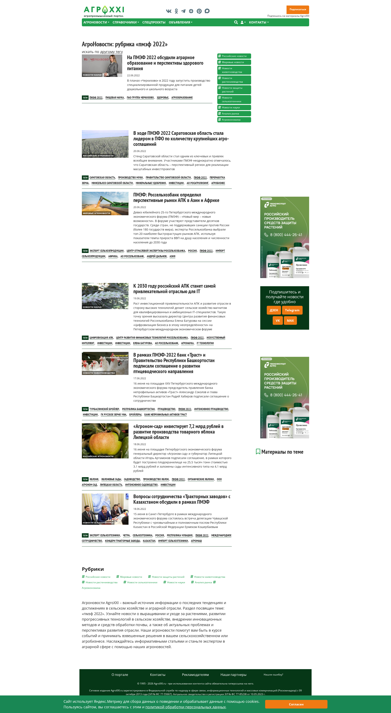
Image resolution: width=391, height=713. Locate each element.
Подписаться (298, 9)
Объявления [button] (179, 22)
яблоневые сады (111, 479)
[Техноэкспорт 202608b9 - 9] (284, 237)
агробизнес (218, 183)
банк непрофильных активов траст (165, 414)
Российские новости (234, 56)
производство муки (130, 177)
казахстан (149, 541)
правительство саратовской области (168, 177)
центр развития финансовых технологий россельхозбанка (152, 337)
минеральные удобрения (151, 183)
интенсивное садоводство (141, 485)
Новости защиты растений (232, 89)
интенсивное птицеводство (211, 409)
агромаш (196, 541)
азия (172, 256)
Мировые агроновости (96, 213)
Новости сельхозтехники (231, 99)
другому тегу (111, 51)
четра (126, 535)
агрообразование (182, 97)
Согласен (296, 704)
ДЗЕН (274, 310)
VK (278, 320)
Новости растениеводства (232, 79)
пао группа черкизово (140, 97)
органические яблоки (201, 479)
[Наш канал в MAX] (208, 11)
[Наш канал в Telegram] (184, 11)
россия (192, 251)
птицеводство (166, 409)
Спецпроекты (154, 22)
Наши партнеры (233, 674)
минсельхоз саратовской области (112, 183)
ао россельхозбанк (132, 256)
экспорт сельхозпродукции (107, 251)
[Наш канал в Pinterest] (200, 11)
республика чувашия (179, 535)
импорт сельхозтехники (173, 541)
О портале (120, 674)
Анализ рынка (230, 113)
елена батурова (142, 343)
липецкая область (111, 485)
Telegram (292, 310)
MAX (290, 320)
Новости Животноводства (99, 372)
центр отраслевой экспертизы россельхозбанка (156, 251)
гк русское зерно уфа (113, 414)
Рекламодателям (195, 674)
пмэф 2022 (96, 97)
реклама (266, 199)
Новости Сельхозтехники (98, 522)
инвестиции (176, 183)
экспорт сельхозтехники (105, 535)
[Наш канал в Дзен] (192, 11)
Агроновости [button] (95, 22)
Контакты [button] (257, 22)
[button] (243, 22)
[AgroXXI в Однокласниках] (177, 11)
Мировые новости (233, 62)
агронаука (187, 343)
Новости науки (92, 74)
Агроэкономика (231, 119)
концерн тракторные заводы (122, 541)
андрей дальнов (157, 256)
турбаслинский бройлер (104, 409)
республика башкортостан (138, 409)
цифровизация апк (101, 337)
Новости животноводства (232, 70)
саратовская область (102, 177)
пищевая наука (114, 97)
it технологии (205, 343)
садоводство (132, 479)
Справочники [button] (125, 22)
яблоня (94, 479)
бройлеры (135, 414)
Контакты (157, 674)
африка (113, 256)
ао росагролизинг (197, 183)
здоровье (162, 97)
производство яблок (156, 479)
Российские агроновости (98, 155)
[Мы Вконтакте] (170, 11)
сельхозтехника (142, 535)
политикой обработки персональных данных (185, 706)
